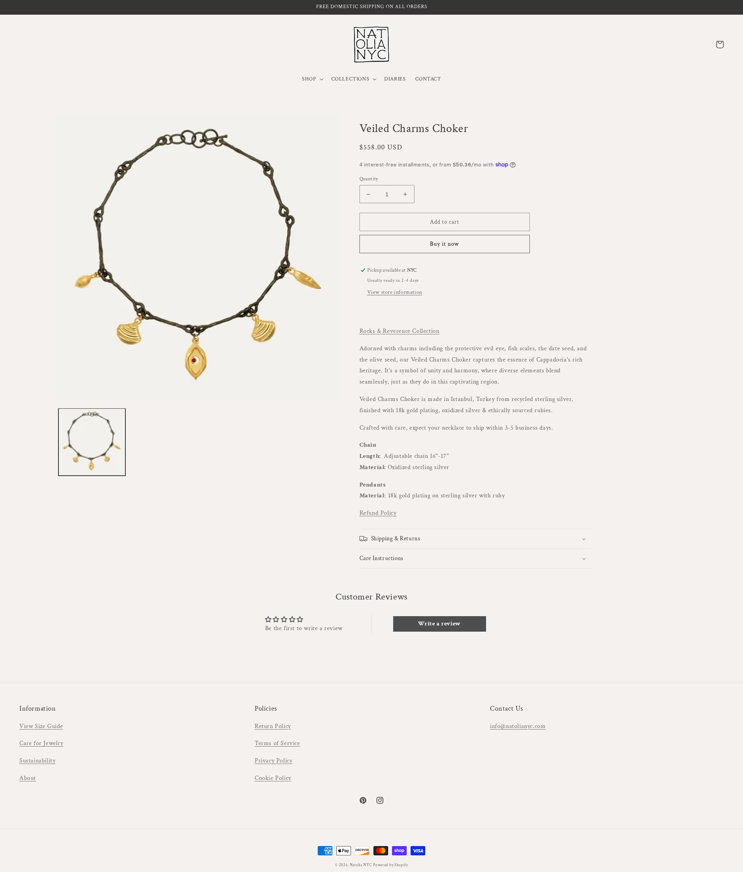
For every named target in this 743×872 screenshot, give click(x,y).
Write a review (439, 624)
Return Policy (273, 726)
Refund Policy (378, 513)
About (27, 778)
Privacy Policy (273, 761)
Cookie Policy (273, 778)
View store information (394, 292)
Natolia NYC (361, 865)
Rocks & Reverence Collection (400, 331)
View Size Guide (41, 726)
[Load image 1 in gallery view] (91, 441)
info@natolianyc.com (518, 726)
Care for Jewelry (41, 743)
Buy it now (444, 244)
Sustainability (37, 761)
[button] (311, 79)
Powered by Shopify (390, 865)
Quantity (369, 179)
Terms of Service (277, 743)
